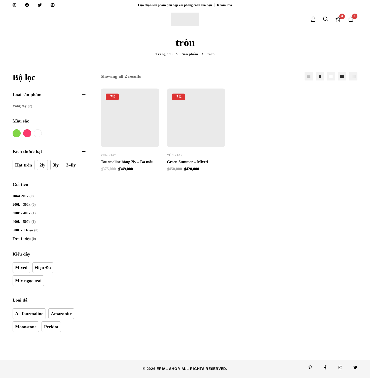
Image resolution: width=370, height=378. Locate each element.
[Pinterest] (310, 367)
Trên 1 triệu (22, 239)
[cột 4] (342, 76)
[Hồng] (27, 133)
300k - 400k (21, 213)
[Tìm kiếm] (325, 19)
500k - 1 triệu (23, 230)
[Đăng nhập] (313, 19)
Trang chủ (164, 54)
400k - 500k (21, 222)
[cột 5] (353, 76)
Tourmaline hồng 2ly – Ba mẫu (127, 162)
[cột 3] (331, 76)
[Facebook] (325, 367)
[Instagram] (340, 367)
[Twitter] (355, 367)
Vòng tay (22, 106)
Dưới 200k (20, 196)
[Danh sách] (309, 76)
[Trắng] (38, 133)
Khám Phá (224, 5)
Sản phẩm (190, 54)
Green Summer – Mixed (187, 162)
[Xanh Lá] (17, 133)
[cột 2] (320, 76)
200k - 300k (21, 204)
